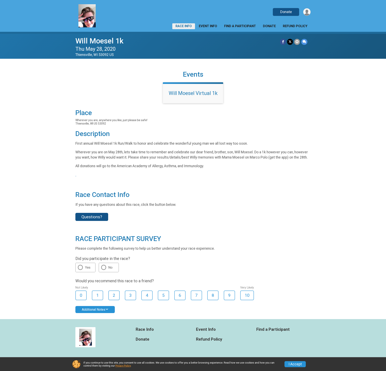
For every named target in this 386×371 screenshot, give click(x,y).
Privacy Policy (123, 365)
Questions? (91, 216)
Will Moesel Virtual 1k (193, 93)
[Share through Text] (304, 42)
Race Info (184, 26)
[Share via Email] (297, 42)
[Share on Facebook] (283, 42)
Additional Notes (93, 309)
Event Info (208, 26)
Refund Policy (295, 26)
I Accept (295, 364)
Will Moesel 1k (99, 41)
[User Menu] (307, 12)
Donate (286, 12)
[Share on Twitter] (290, 42)
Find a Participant (240, 26)
